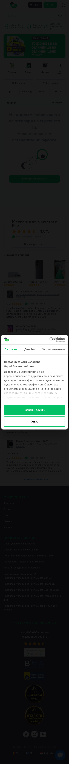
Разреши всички (34, 409)
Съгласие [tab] (11, 349)
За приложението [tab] (53, 349)
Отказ (34, 421)
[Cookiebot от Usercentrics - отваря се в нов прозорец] (49, 339)
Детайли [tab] (30, 349)
